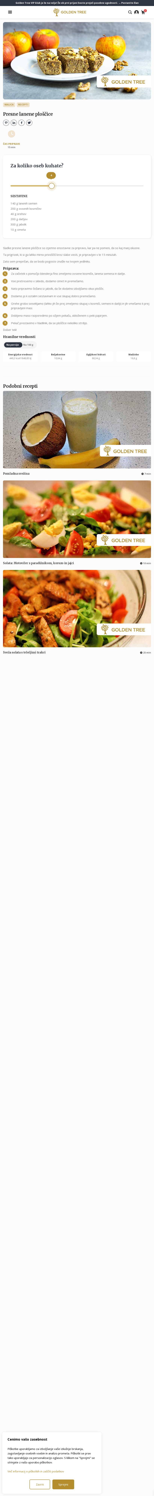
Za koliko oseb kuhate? (37, 166)
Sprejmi (63, 1484)
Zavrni (40, 1484)
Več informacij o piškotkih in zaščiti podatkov (36, 1471)
